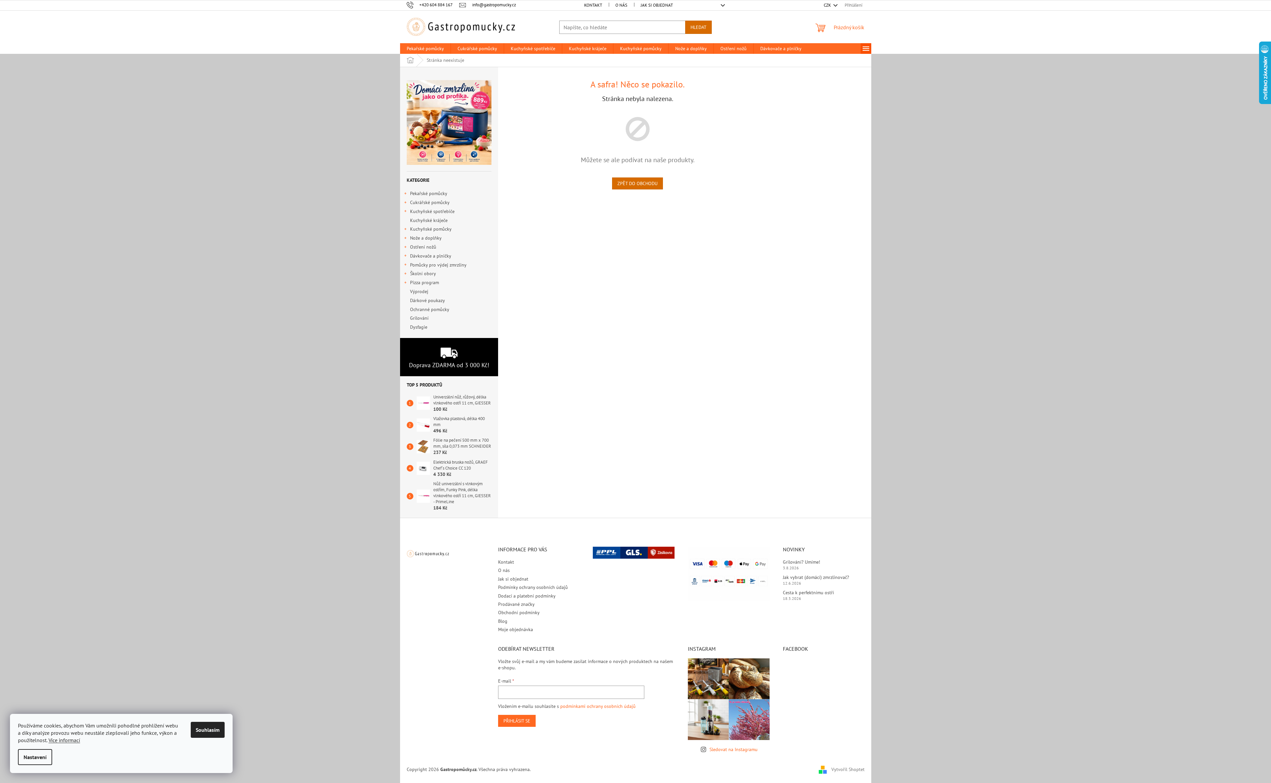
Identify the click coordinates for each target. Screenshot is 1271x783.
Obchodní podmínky (519, 612)
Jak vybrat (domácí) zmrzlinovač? (816, 577)
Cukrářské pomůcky (430, 202)
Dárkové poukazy (427, 300)
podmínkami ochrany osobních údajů (598, 706)
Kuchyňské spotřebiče (432, 211)
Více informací (64, 740)
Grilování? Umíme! (801, 562)
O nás (621, 5)
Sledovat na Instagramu (733, 749)
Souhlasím (208, 730)
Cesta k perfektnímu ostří (808, 593)
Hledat (698, 27)
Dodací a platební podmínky (527, 596)
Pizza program (424, 282)
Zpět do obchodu (637, 183)
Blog (502, 621)
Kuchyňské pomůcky (431, 229)
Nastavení (35, 757)
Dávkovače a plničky (430, 256)
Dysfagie (418, 327)
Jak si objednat (657, 5)
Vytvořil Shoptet (848, 769)
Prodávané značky (516, 604)
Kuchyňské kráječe (429, 220)
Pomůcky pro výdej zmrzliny (438, 265)
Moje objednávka (515, 629)
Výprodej (419, 291)
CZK (828, 5)
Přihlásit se (516, 721)
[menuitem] (425, 48)
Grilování (419, 318)
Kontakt (593, 5)
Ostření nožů (423, 247)
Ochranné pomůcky (429, 309)
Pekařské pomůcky (428, 193)
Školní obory (423, 274)
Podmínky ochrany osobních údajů (533, 587)
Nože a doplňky (426, 238)
